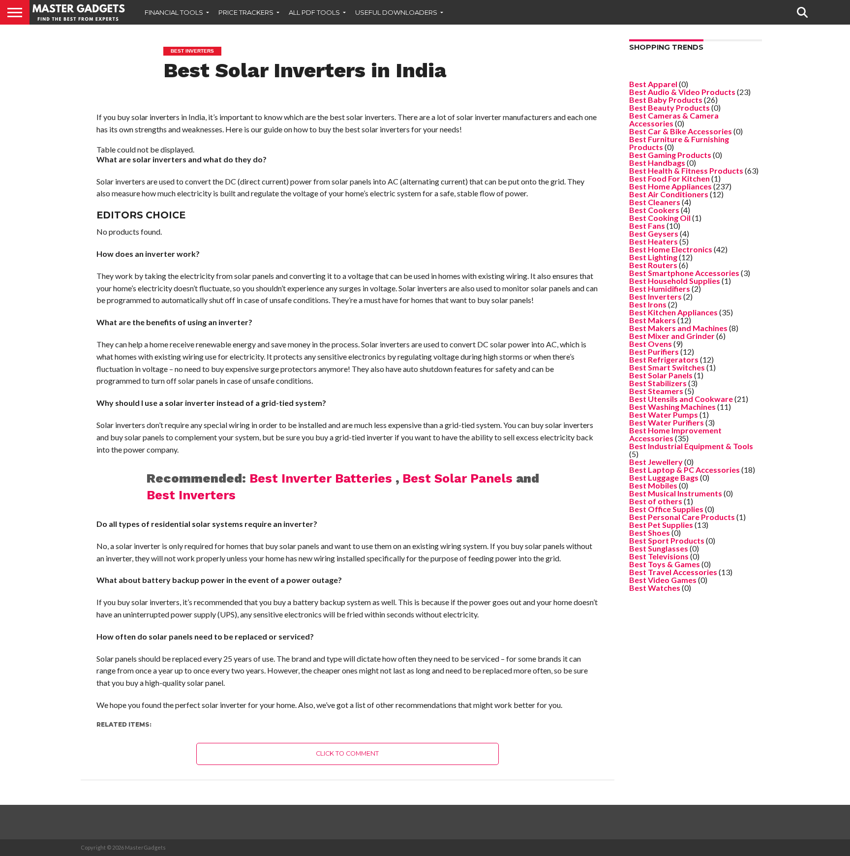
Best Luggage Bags (663, 477)
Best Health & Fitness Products (686, 170)
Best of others (655, 501)
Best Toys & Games (664, 564)
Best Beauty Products (669, 107)
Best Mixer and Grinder (672, 335)
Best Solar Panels (459, 478)
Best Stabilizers (658, 383)
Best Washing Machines (672, 406)
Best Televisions (659, 556)
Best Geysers (653, 233)
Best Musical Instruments (675, 493)
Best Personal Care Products (682, 516)
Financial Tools (174, 12)
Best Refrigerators (663, 359)
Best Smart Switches (667, 367)
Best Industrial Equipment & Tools (691, 446)
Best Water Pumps (663, 414)
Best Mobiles (653, 485)
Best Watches (654, 587)
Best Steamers (656, 391)
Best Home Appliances (670, 186)
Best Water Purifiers (666, 422)
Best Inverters (191, 495)
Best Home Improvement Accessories (675, 434)
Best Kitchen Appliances (673, 312)
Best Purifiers (654, 351)
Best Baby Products (665, 99)
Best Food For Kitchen (669, 178)
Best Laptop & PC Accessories (684, 469)
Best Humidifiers (659, 288)
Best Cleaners (654, 202)
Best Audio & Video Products (682, 91)
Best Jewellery (656, 461)
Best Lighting (653, 257)
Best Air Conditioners (668, 194)
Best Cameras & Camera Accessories (674, 119)
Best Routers (653, 265)
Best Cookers (654, 209)
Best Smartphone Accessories (684, 272)
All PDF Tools (314, 12)
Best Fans (647, 225)
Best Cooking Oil (660, 217)
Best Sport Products (666, 540)
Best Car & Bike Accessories (680, 131)
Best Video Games (663, 579)
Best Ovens (650, 343)
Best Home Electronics (670, 249)
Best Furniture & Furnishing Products (679, 143)
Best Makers (652, 320)
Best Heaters (653, 241)
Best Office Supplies (666, 509)
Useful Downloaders (396, 12)
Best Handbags (657, 162)
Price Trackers (245, 12)
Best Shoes (649, 532)
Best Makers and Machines (678, 328)
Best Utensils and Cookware (681, 398)
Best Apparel (653, 84)
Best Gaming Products (670, 154)
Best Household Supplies (674, 280)
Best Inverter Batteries (322, 478)
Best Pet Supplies (661, 524)
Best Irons (648, 304)
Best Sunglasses (658, 548)
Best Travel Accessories (673, 572)
